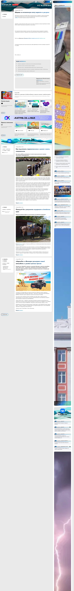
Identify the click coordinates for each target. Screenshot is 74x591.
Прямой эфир (16, 4)
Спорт (62, 210)
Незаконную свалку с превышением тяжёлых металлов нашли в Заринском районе (30, 67)
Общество (62, 175)
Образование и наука (64, 204)
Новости (9, 1)
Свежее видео (5, 101)
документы (9, 209)
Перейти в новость (19, 203)
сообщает (16, 17)
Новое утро (32, 130)
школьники (8, 149)
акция (8, 263)
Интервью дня (45, 130)
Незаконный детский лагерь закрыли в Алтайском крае (26, 71)
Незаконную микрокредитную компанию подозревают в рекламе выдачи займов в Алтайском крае (33, 69)
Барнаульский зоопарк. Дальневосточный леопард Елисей (43, 83)
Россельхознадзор (19, 243)
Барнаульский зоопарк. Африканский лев (41, 84)
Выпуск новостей (20, 130)
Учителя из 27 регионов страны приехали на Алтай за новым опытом (33, 111)
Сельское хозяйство (64, 440)
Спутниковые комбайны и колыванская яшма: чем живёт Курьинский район (44, 111)
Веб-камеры (25, 1)
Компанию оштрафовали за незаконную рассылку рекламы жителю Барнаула (29, 63)
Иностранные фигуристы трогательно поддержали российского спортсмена (62, 161)
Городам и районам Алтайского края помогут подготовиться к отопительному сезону (63, 164)
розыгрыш (4, 264)
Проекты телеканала (7, 122)
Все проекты (3, 135)
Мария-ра (4, 263)
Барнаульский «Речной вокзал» (43, 78)
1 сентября (4, 150)
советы (9, 150)
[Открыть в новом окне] (41, 5)
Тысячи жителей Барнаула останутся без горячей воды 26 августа (62, 157)
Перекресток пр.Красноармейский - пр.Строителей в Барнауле (42, 81)
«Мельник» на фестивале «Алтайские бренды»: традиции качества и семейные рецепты (33, 94)
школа (4, 149)
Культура (62, 180)
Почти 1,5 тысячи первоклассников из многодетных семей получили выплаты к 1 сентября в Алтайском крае (62, 152)
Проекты (13, 1)
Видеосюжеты (19, 1)
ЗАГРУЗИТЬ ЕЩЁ (4, 314)
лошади (4, 209)
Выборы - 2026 (30, 1)
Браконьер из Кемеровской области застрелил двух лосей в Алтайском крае (32, 38)
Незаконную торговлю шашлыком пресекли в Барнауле (26, 65)
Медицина (62, 433)
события (4, 16)
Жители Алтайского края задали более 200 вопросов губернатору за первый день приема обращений (62, 403)
